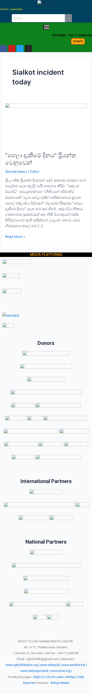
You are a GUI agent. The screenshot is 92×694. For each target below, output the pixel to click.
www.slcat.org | (61, 671)
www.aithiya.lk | (50, 665)
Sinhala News (16, 171)
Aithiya (70, 677)
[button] (46, 27)
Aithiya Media (59, 683)
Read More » (15, 236)
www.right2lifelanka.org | (22, 665)
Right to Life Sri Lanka (48, 677)
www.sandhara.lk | (74, 665)
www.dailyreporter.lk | (35, 671)
